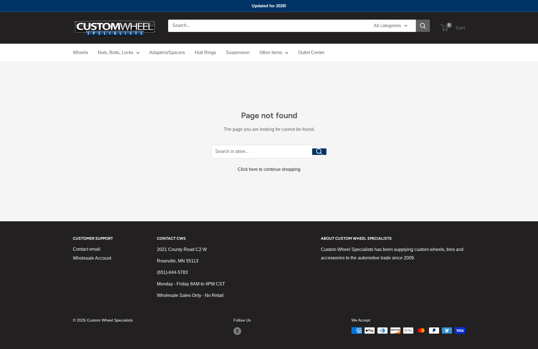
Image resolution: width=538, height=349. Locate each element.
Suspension (238, 52)
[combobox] (267, 26)
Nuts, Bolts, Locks (115, 52)
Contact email (86, 249)
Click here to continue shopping (269, 169)
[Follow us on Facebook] (237, 331)
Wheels (80, 52)
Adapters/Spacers (167, 52)
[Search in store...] (319, 151)
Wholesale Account (92, 258)
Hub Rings (205, 52)
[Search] (423, 26)
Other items (270, 52)
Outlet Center (311, 52)
